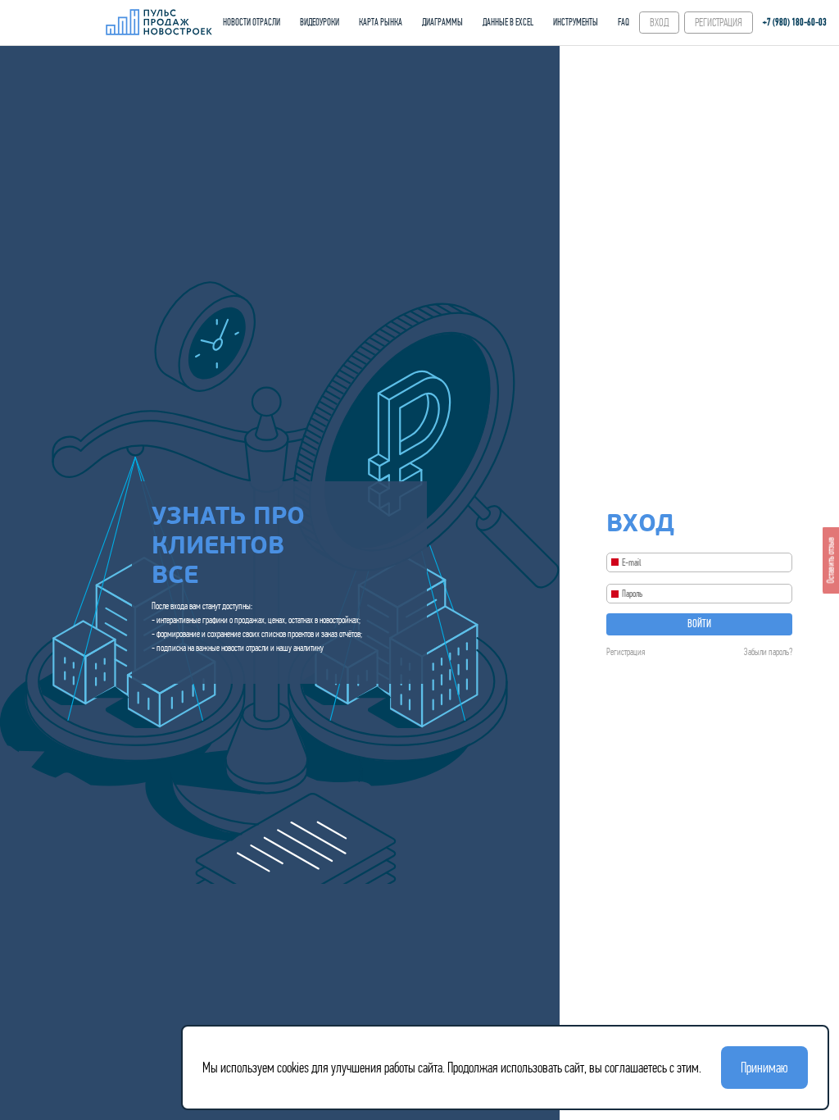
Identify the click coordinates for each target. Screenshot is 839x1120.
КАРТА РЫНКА (380, 22)
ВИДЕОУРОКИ (319, 22)
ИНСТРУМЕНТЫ (575, 22)
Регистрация (625, 652)
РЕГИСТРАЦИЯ (718, 22)
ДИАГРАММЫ (442, 22)
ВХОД (659, 22)
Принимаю (764, 1067)
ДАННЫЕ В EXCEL (508, 22)
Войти (699, 624)
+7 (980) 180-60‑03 (795, 22)
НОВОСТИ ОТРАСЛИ (251, 22)
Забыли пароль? (768, 652)
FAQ (623, 22)
